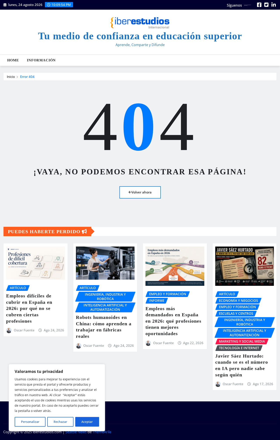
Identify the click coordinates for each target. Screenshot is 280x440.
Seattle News (76, 431)
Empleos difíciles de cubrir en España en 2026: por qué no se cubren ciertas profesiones (29, 308)
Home (13, 60)
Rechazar (60, 422)
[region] (57, 397)
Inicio (11, 76)
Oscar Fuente (24, 330)
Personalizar (30, 422)
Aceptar (87, 422)
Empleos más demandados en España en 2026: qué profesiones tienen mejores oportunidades (173, 321)
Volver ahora (141, 192)
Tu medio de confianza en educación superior (140, 35)
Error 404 (27, 76)
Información (41, 60)
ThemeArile (102, 431)
